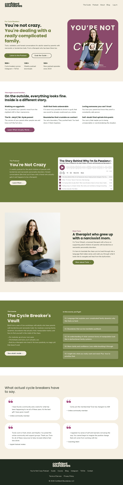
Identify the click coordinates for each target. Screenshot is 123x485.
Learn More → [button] (18, 183)
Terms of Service (55, 476)
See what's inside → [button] (16, 353)
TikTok (16, 69)
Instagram (8, 69)
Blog (108, 5)
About (102, 5)
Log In (115, 5)
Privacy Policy (69, 476)
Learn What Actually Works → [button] (20, 130)
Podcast (95, 5)
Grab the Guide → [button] (41, 55)
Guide (53, 471)
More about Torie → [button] (83, 262)
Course (60, 471)
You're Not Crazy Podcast (39, 471)
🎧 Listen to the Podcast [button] (16, 55)
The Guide (87, 5)
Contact (90, 471)
